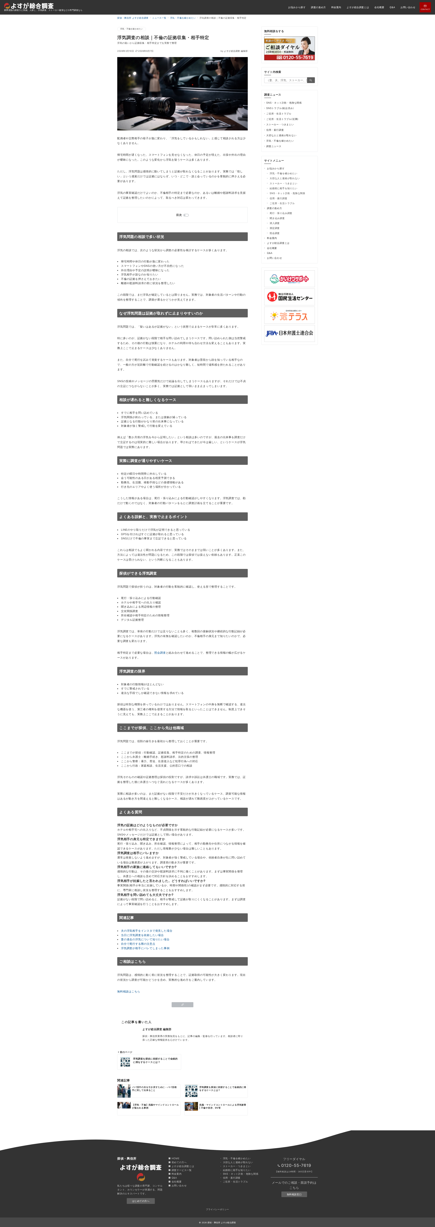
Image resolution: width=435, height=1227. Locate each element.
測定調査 (275, 228)
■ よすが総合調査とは (181, 1166)
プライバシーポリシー (217, 1209)
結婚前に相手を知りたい (283, 188)
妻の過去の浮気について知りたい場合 (145, 939)
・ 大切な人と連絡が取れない (236, 1162)
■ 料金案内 (175, 1173)
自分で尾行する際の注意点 (138, 943)
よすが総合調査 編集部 (234, 51)
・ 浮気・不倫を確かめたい (235, 1158)
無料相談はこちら (128, 991)
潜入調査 (275, 223)
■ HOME (174, 1158)
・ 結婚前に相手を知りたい (235, 1170)
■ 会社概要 (175, 1181)
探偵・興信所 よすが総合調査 (221, 1222)
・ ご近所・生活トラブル (234, 1181)
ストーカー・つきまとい (280, 124)
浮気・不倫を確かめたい (131, 29)
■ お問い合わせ (177, 1185)
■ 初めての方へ (177, 1162)
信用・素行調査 (275, 129)
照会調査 (160, 652)
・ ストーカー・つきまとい (235, 1166)
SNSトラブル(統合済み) (280, 108)
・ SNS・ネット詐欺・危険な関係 (239, 1173)
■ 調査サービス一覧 (180, 1170)
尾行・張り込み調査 (281, 213)
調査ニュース (273, 146)
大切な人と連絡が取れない (281, 135)
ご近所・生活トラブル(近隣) (282, 119)
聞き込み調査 (277, 218)
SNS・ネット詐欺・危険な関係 (284, 102)
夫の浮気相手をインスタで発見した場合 (146, 930)
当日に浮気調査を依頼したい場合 (142, 935)
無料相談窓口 (294, 1194)
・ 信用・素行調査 (230, 1177)
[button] (182, 1004)
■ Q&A (172, 1177)
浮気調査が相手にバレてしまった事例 (145, 948)
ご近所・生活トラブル (278, 113)
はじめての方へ (141, 1200)
